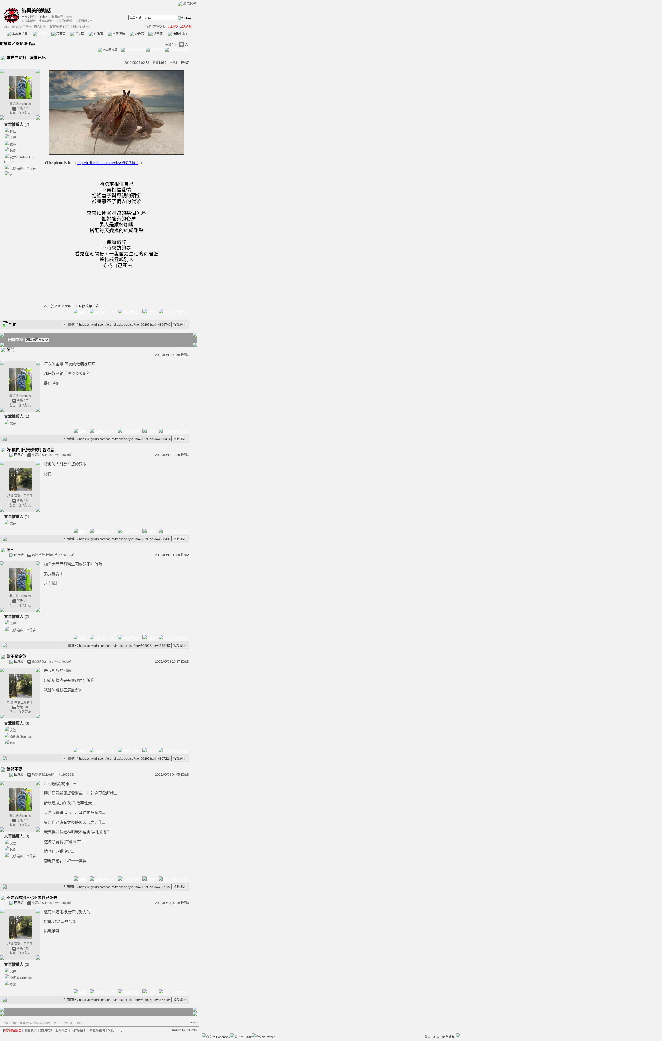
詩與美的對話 (36, 10)
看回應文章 (109, 49)
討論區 (42, 34)
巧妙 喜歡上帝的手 (23, 168)
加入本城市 (28, 20)
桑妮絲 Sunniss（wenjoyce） (52, 455)
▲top (193, 1022)
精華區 (61, 34)
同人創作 (40, 26)
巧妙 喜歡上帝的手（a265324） (54, 555)
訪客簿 (158, 34)
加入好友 (25, 113)
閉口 (13, 131)
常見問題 (46, 1030)
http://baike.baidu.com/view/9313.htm (107, 162)
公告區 (139, 34)
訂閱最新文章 (84, 20)
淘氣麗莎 (57, 16)
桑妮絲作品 (25, 43)
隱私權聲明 (97, 1030)
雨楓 (13, 144)
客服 (111, 1030)
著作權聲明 (78, 1030)
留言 (12, 113)
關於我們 (30, 1030)
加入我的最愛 (64, 20)
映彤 (33, 16)
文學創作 (25, 26)
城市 (14, 26)
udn (6, 26)
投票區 (79, 34)
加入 (436, 1037)
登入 (427, 1037)
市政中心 (180, 34)
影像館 (98, 34)
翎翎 (69, 16)
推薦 (185, 63)
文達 (13, 138)
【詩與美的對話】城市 (62, 26)
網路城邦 (190, 4)
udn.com (191, 1030)
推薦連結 (118, 34)
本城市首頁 (19, 34)
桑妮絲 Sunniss (20, 104)
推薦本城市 (46, 20)
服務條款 (61, 1030)
